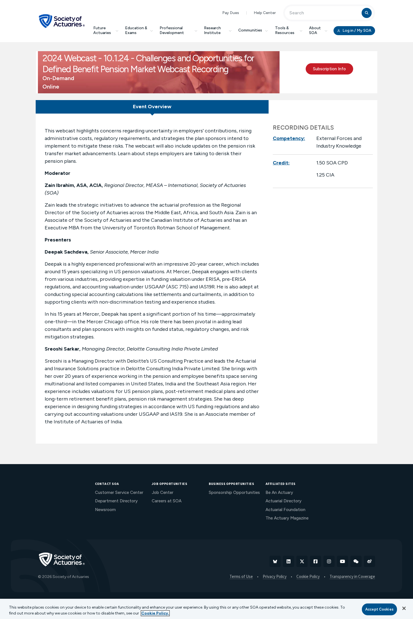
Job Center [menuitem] (162, 492)
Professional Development (172, 30)
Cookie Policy (308, 576)
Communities (250, 30)
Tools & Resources (284, 30)
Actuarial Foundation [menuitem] (285, 509)
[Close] (404, 608)
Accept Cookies (379, 609)
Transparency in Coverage (352, 576)
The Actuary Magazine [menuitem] (287, 518)
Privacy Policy (275, 576)
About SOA (315, 30)
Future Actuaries (102, 30)
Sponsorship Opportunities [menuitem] (234, 492)
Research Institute (212, 30)
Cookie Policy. (155, 613)
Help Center (265, 12)
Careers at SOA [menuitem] (166, 500)
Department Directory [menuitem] (116, 500)
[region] (206, 609)
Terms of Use (241, 576)
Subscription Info (329, 68)
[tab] (152, 107)
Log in (356, 30)
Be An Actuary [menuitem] (279, 492)
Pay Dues (230, 12)
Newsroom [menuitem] (105, 509)
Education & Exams (136, 30)
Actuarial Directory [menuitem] (283, 500)
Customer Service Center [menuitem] (119, 492)
